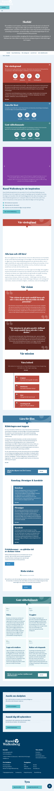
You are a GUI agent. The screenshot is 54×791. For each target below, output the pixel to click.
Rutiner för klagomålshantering (10, 768)
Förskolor (38, 752)
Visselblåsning (37, 772)
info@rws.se (6, 758)
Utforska (26, 766)
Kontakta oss (36, 768)
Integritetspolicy (28, 772)
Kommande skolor (40, 756)
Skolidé (35, 765)
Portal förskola (6, 765)
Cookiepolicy (18, 772)
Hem (4, 55)
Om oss (35, 766)
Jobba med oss (27, 768)
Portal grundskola (7, 766)
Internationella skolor (41, 758)
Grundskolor (39, 754)
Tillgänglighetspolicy (8, 772)
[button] (4, 166)
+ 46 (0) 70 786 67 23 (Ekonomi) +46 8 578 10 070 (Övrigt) (16, 756)
